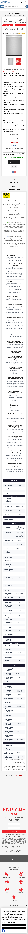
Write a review (18, 71)
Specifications (14, 182)
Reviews (14, 186)
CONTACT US (21, 892)
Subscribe (14, 831)
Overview (14, 179)
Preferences (14, 930)
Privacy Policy (24, 843)
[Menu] (2, 6)
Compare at (13, 138)
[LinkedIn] (16, 860)
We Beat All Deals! (14, 29)
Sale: (12, 142)
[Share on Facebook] (13, 172)
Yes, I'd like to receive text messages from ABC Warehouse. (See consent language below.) (15, 835)
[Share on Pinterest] (15, 172)
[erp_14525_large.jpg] (14, 46)
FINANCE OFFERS (21, 877)
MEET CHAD (14, 900)
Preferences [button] (12, 922)
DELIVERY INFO (7, 877)
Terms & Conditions (19, 851)
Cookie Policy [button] (7, 920)
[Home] (6, 13)
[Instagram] (12, 860)
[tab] (14, 179)
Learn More (20, 25)
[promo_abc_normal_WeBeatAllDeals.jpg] (19, 65)
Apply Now (8, 25)
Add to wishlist (12, 166)
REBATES (21, 885)
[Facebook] (9, 860)
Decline (14, 928)
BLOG (7, 892)
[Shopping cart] (25, 2)
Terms (14, 844)
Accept (14, 925)
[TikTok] (19, 860)
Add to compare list (15, 166)
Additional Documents (14, 189)
